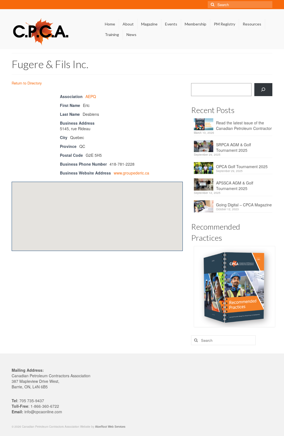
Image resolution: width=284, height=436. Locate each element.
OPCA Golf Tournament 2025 (242, 166)
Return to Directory (27, 83)
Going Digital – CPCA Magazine (244, 204)
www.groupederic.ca (131, 173)
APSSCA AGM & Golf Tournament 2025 (234, 185)
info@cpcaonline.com (43, 411)
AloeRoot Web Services (110, 427)
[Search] (263, 89)
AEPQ (90, 96)
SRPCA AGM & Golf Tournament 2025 (233, 147)
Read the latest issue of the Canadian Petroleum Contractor (244, 125)
